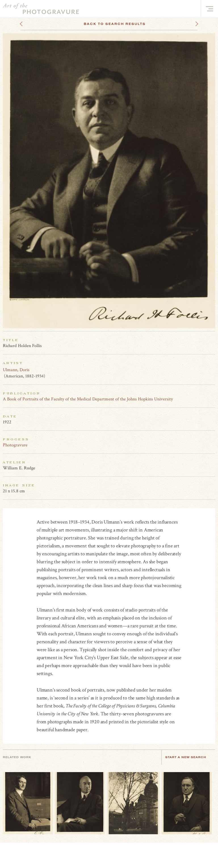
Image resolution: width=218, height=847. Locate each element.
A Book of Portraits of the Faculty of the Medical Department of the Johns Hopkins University (88, 399)
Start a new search (185, 757)
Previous (31, 24)
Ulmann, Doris (16, 370)
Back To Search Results (115, 24)
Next (192, 24)
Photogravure (15, 445)
